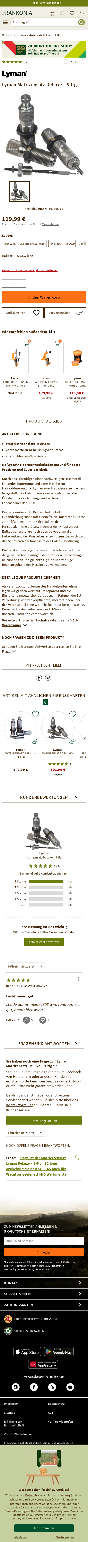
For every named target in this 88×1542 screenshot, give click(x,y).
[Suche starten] (81, 22)
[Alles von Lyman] (14, 73)
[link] (62, 13)
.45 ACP (70, 244)
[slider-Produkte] (15, 358)
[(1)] (13, 62)
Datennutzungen (63, 1499)
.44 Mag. (55, 244)
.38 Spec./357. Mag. (33, 244)
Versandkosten (50, 224)
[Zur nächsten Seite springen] (65, 61)
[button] (30, 270)
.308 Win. (10, 244)
